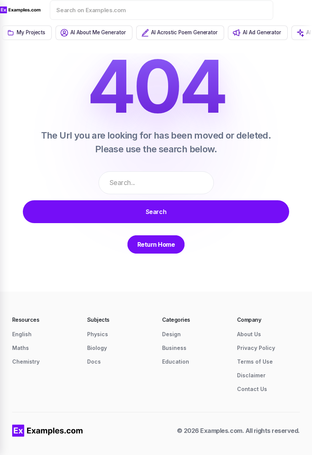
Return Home (156, 244)
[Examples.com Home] (20, 9)
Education (175, 361)
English (22, 334)
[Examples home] (47, 431)
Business (174, 348)
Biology (97, 348)
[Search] (257, 10)
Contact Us (252, 389)
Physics (97, 334)
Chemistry (26, 361)
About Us (249, 334)
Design (171, 334)
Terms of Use (255, 361)
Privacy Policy (256, 348)
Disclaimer (251, 375)
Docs (94, 361)
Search (156, 212)
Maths (20, 348)
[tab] (27, 33)
